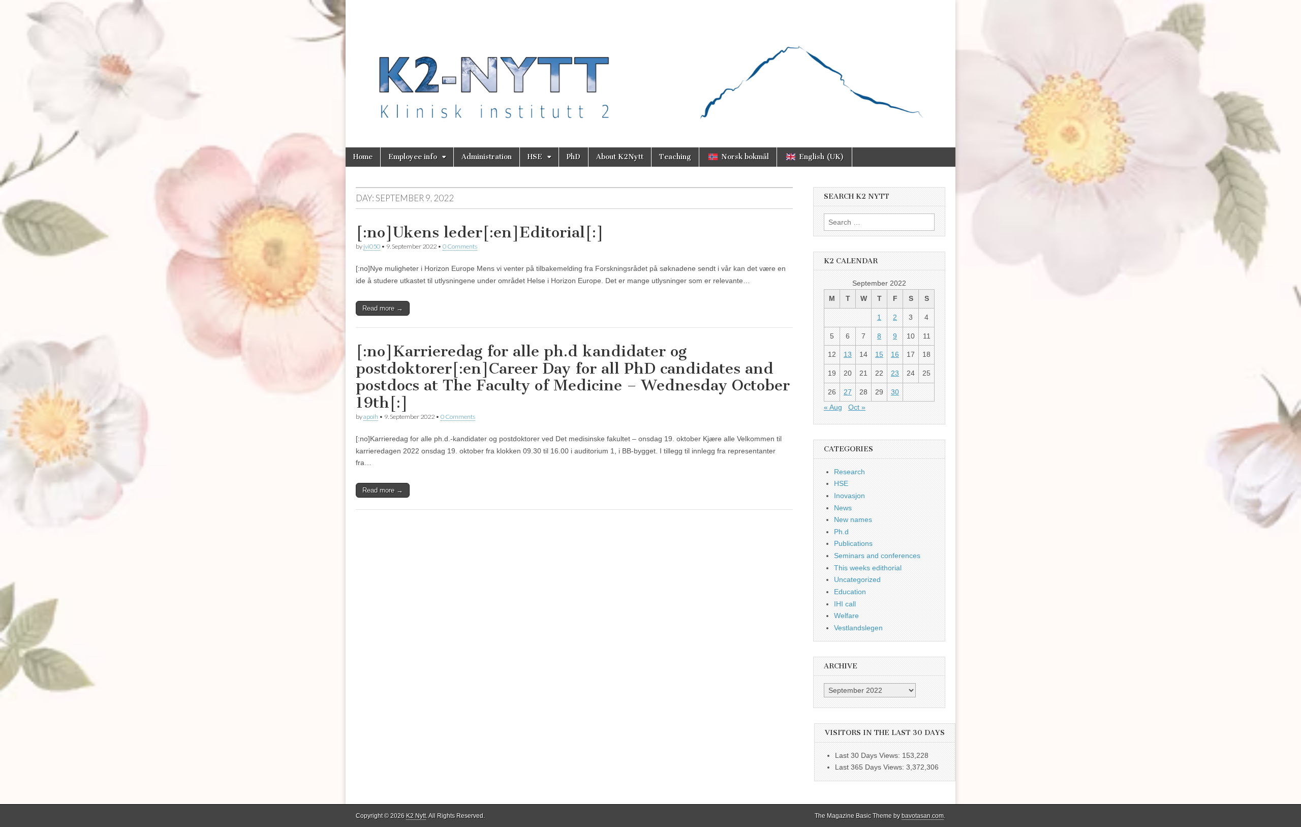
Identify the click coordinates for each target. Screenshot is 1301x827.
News (843, 508)
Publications (853, 543)
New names (853, 519)
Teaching (675, 156)
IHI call (845, 604)
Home (363, 156)
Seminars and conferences (877, 556)
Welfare (846, 615)
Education (850, 592)
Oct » (856, 407)
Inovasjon (849, 496)
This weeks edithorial (868, 568)
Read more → (382, 308)
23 (895, 373)
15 (879, 354)
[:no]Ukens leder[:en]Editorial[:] (480, 232)
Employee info (412, 156)
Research (849, 472)
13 (848, 354)
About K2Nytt (619, 156)
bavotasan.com (923, 815)
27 (848, 392)
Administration (486, 156)
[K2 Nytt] (650, 66)
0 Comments (460, 246)
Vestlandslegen (858, 628)
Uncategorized (857, 579)
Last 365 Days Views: (870, 767)
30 (895, 392)
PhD (573, 156)
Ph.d (841, 532)
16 (895, 354)
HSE (535, 156)
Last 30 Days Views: (868, 755)
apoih (370, 416)
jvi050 (371, 246)
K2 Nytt (416, 815)
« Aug (833, 407)
